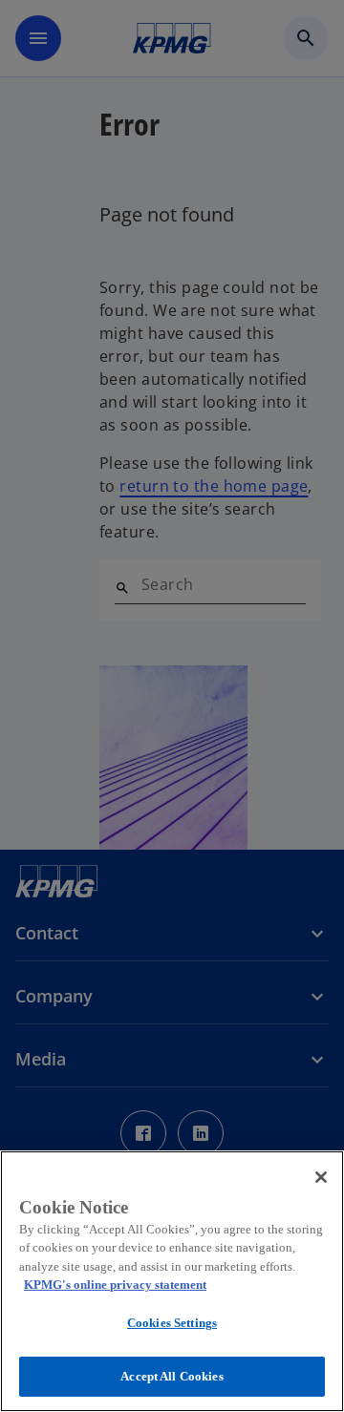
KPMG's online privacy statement (115, 1284)
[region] (172, 1281)
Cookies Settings (172, 1323)
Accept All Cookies (171, 1376)
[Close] (321, 1177)
